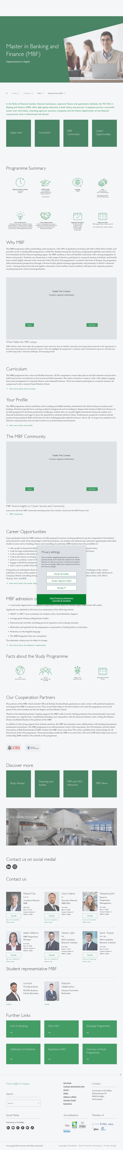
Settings (60, 588)
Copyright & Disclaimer (61, 600)
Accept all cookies (61, 574)
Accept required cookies (61, 581)
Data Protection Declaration (61, 598)
